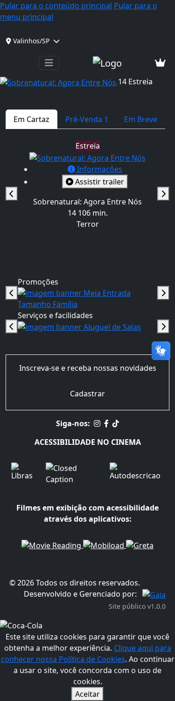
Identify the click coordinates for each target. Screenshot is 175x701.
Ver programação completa (87, 267)
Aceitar (87, 694)
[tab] (31, 119)
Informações (98, 169)
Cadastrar (87, 393)
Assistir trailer (98, 182)
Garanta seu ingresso (90, 238)
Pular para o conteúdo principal (56, 5)
